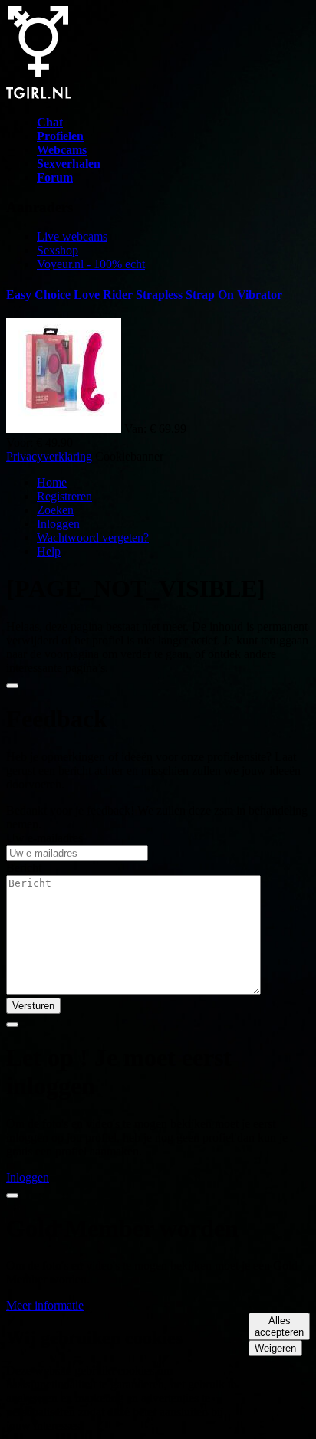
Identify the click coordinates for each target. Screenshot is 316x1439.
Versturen (33, 1005)
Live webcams (72, 236)
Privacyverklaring (49, 456)
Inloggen (58, 523)
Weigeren (275, 1348)
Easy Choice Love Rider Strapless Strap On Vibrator (144, 294)
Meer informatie (45, 1305)
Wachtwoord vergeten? (93, 537)
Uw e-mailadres (44, 837)
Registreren (64, 496)
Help (49, 551)
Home (52, 482)
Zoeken (55, 509)
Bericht (23, 867)
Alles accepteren (279, 1326)
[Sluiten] (12, 685)
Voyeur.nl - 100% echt (91, 263)
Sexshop (57, 250)
